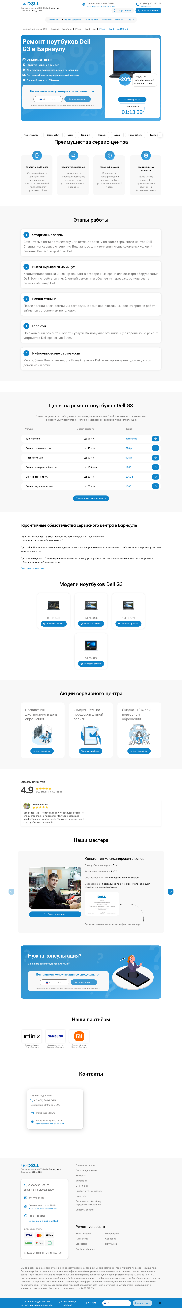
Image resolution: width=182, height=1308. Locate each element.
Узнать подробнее (41, 751)
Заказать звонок (149, 10)
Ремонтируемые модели (89, 1190)
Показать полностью (32, 568)
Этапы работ (53, 135)
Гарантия (85, 135)
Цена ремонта (92, 19)
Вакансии (106, 19)
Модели (102, 135)
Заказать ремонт (55, 623)
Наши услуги (83, 1196)
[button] (170, 892)
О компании (52, 19)
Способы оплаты (85, 1209)
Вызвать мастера (56, 914)
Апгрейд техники (85, 1248)
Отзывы (131, 19)
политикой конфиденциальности (82, 105)
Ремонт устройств (72, 19)
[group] (32, 1039)
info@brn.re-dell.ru (45, 1112)
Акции (117, 135)
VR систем (81, 1243)
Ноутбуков (111, 1243)
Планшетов (82, 1238)
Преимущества (31, 135)
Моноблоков (112, 1233)
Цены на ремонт (132, 99)
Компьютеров (83, 1233)
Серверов (110, 1238)
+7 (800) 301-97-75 (150, 3)
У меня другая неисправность (91, 498)
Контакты (119, 19)
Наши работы (135, 135)
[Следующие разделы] (160, 134)
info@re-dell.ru (36, 1197)
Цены (70, 135)
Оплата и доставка (86, 1170)
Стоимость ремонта (86, 1165)
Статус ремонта (124, 10)
